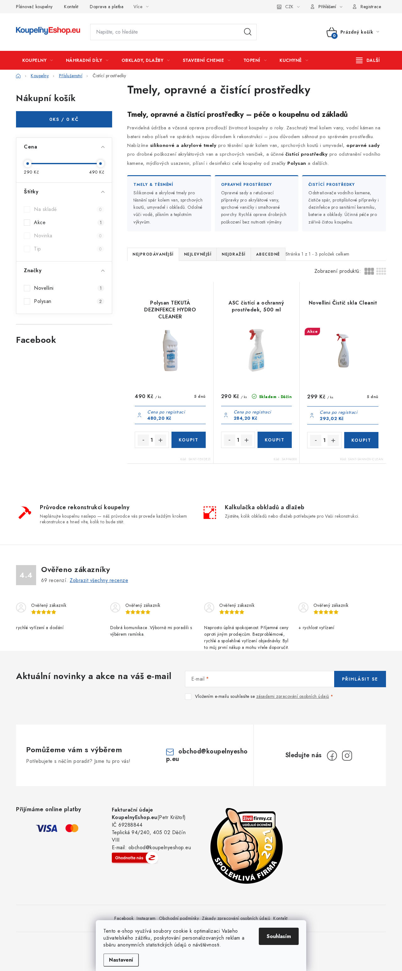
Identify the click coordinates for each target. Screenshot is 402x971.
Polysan (68, 301)
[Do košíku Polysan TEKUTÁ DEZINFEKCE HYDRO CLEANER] (188, 440)
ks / (64, 119)
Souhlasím (279, 936)
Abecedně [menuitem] (268, 254)
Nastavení (121, 959)
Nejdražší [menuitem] (234, 254)
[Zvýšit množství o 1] (160, 440)
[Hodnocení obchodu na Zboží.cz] (135, 857)
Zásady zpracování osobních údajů (236, 918)
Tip (68, 248)
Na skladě (68, 209)
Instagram (146, 918)
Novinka (68, 235)
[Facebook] (332, 756)
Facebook (123, 918)
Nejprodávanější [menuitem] (153, 254)
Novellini (68, 288)
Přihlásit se (360, 679)
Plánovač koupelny (34, 6)
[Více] (368, 60)
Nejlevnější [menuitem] (198, 254)
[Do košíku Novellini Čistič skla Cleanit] (361, 440)
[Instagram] (347, 756)
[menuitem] (37, 60)
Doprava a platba (106, 6)
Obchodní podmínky (179, 918)
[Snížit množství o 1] (143, 440)
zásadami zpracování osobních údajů (292, 696)
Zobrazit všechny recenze (99, 580)
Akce (68, 222)
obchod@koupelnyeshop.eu (207, 755)
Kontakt (71, 6)
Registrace (371, 6)
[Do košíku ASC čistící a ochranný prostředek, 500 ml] (275, 440)
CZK (289, 6)
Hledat (248, 32)
